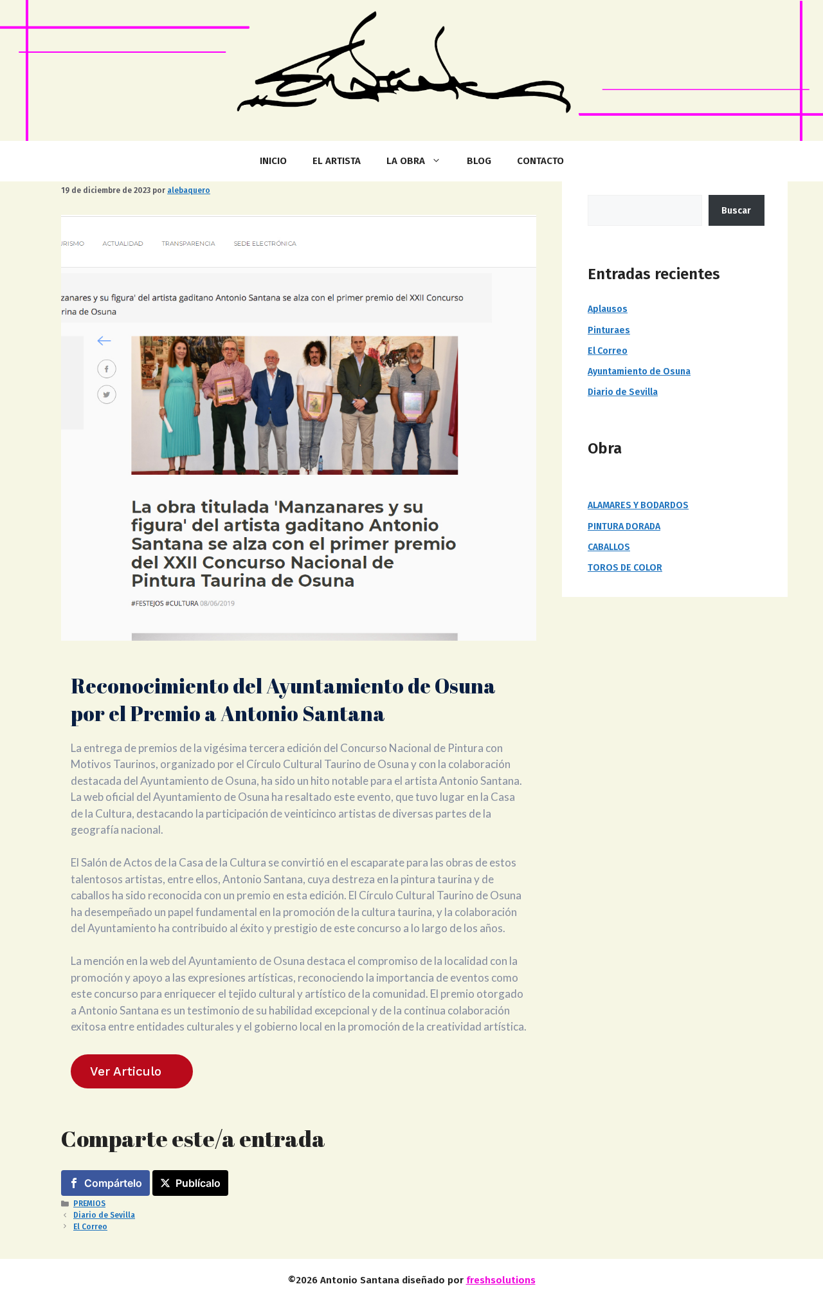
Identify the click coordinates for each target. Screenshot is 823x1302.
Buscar (736, 210)
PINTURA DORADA (624, 526)
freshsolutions (501, 1280)
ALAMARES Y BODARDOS (638, 505)
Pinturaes (609, 330)
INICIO (273, 161)
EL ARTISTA (336, 161)
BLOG (479, 161)
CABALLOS (609, 547)
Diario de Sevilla (104, 1215)
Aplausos (608, 309)
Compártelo (113, 1183)
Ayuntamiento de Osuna (639, 371)
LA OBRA (405, 161)
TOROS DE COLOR (625, 567)
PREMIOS (89, 1203)
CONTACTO (540, 161)
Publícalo (198, 1183)
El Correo (90, 1226)
